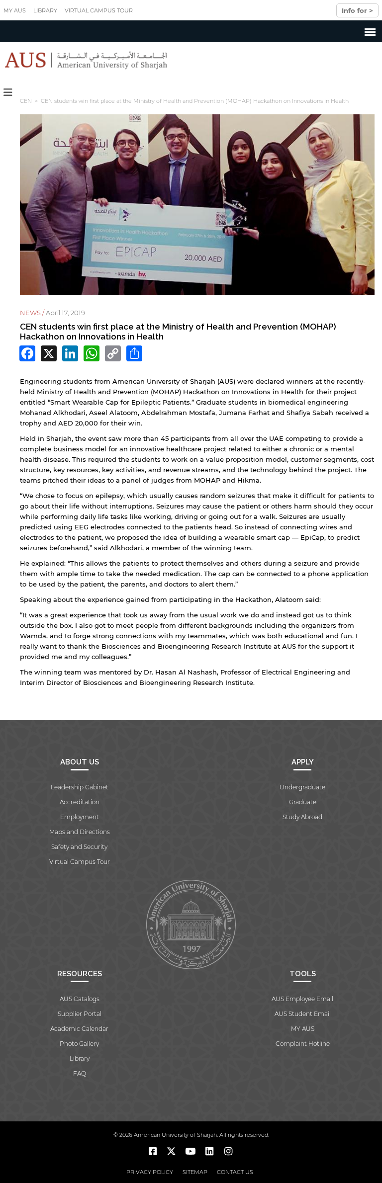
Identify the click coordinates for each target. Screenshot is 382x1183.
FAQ (79, 1073)
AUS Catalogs (79, 999)
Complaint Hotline (303, 1043)
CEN (26, 100)
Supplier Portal (79, 1013)
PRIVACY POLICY (149, 1172)
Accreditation (79, 802)
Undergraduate (302, 787)
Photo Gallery (79, 1043)
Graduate (302, 802)
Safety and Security (79, 846)
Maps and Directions (79, 832)
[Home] (84, 60)
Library (45, 10)
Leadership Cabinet (79, 787)
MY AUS (14, 10)
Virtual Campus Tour (99, 10)
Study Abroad (302, 817)
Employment (79, 817)
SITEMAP (195, 1172)
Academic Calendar (79, 1028)
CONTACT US (235, 1172)
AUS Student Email (303, 1013)
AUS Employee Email (302, 999)
